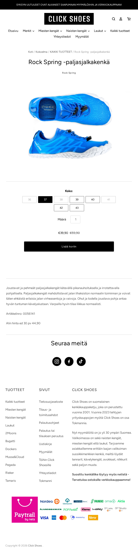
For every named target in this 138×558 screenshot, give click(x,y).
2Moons (10, 433)
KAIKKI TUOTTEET (61, 51)
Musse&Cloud (14, 457)
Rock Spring (69, 72)
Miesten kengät (49, 31)
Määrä (62, 219)
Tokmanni (45, 481)
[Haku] (113, 19)
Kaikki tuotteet (120, 31)
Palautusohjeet (49, 422)
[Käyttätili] (120, 19)
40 (93, 199)
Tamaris (10, 480)
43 (77, 207)
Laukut (99, 31)
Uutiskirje (45, 444)
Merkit (27, 31)
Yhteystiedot (62, 36)
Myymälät (82, 36)
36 (29, 199)
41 (108, 199)
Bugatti (10, 441)
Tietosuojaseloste (51, 401)
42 (61, 207)
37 (45, 199)
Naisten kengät (76, 31)
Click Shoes (35, 545)
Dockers (11, 449)
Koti (30, 51)
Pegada (10, 465)
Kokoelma (41, 51)
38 (61, 199)
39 (76, 199)
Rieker (9, 473)
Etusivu (13, 31)
